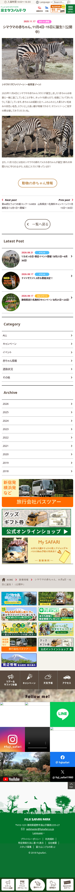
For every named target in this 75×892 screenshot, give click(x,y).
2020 (6, 454)
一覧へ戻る (40, 224)
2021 (6, 446)
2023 (6, 429)
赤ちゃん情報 (10, 360)
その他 (6, 377)
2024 (6, 420)
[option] (19, 598)
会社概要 (52, 843)
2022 (6, 437)
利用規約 (49, 839)
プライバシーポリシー (31, 839)
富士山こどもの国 (44, 847)
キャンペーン (9, 343)
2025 (6, 412)
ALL (5, 335)
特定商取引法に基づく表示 (31, 843)
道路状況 (8, 369)
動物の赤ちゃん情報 (37, 183)
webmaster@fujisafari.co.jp (40, 829)
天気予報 (47, 680)
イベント (7, 352)
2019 (6, 462)
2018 (6, 471)
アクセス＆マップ (65, 680)
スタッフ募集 (25, 847)
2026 (6, 404)
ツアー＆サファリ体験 (9, 680)
